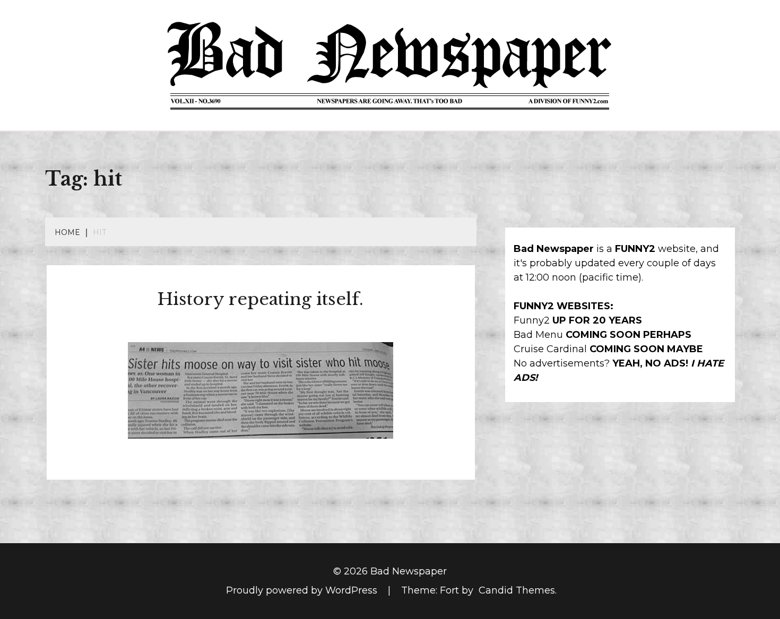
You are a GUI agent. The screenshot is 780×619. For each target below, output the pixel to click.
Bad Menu (538, 335)
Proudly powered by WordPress (303, 590)
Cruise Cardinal (550, 349)
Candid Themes (517, 590)
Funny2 (532, 320)
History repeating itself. (260, 299)
